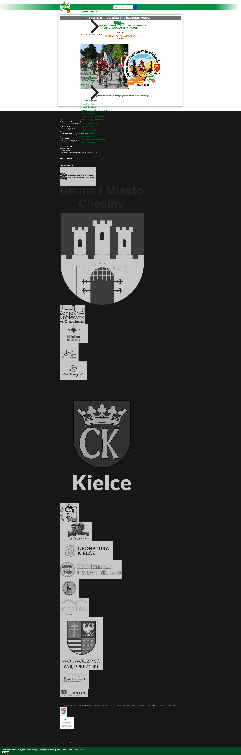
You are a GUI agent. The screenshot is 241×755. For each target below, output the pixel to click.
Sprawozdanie (86, 51)
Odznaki (83, 71)
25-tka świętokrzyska (89, 104)
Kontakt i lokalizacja (88, 142)
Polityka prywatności (67, 743)
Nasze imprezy (86, 84)
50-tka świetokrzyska (89, 107)
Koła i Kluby (85, 64)
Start (82, 5)
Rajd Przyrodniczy (87, 113)
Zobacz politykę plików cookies (73, 750)
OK (135, 7)
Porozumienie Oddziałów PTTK (92, 139)
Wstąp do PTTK (86, 136)
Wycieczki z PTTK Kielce (89, 12)
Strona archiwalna (87, 80)
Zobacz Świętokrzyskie (89, 124)
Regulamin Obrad (87, 54)
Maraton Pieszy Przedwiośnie (92, 120)
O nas (82, 18)
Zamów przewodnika (88, 130)
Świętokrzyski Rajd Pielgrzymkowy (94, 110)
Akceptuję (5, 752)
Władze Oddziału (87, 61)
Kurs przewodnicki (87, 133)
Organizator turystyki (89, 58)
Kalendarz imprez (87, 15)
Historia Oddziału (87, 77)
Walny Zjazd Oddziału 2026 (91, 34)
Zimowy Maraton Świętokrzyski (93, 116)
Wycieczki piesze (87, 127)
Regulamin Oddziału (88, 74)
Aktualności (85, 8)
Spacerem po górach (88, 101)
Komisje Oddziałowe (88, 68)
